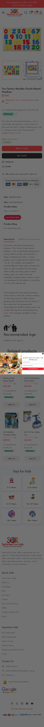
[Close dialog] (43, 353)
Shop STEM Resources (33, 368)
